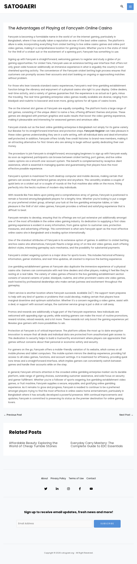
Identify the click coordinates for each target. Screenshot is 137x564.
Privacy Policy (58, 478)
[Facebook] (79, 488)
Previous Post (13, 414)
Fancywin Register (94, 131)
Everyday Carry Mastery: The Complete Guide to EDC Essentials (97, 444)
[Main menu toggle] (130, 6)
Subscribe (107, 523)
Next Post (126, 414)
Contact (91, 478)
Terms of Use (76, 478)
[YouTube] (91, 488)
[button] (121, 6)
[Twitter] (45, 488)
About (44, 478)
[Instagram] (68, 488)
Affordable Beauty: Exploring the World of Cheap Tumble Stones (33, 444)
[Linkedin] (57, 488)
